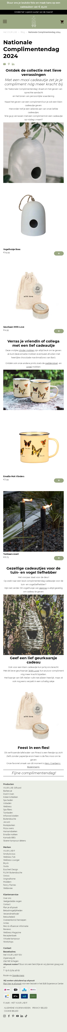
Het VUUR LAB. (10, 32)
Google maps (18, 975)
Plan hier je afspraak (12, 984)
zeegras (43, 588)
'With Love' (33, 670)
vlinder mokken (26, 350)
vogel (29, 367)
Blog (23, 32)
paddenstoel (51, 363)
